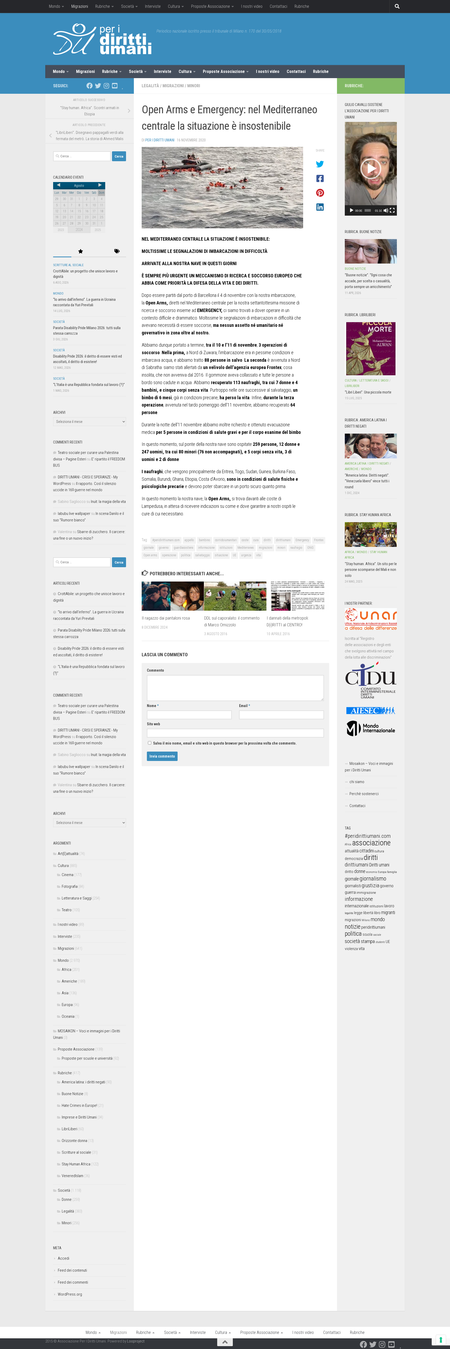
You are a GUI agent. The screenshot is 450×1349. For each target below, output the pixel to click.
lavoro (389, 905)
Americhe (69, 981)
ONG (310, 547)
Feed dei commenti (73, 1282)
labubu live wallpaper (74, 513)
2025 (98, 230)
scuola (367, 934)
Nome (153, 706)
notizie (352, 926)
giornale (148, 547)
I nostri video (251, 6)
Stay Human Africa (76, 1164)
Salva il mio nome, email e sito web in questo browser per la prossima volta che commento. (225, 743)
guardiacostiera (183, 547)
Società (127, 6)
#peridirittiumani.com (166, 540)
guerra (350, 892)
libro (377, 912)
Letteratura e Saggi (77, 898)
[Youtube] (114, 86)
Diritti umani (379, 864)
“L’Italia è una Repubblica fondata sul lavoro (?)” (89, 384)
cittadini (366, 850)
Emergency (302, 540)
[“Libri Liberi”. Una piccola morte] (371, 348)
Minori (193, 85)
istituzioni (226, 547)
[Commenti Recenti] (99, 251)
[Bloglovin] (123, 86)
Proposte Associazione (210, 6)
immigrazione (366, 893)
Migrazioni (79, 6)
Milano (366, 920)
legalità (349, 913)
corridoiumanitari (226, 540)
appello (189, 540)
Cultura (174, 6)
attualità (352, 850)
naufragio (296, 547)
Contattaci (278, 6)
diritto (349, 872)
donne (359, 871)
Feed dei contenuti (72, 1270)
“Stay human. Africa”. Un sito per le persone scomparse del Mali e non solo (371, 569)
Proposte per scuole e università (87, 1058)
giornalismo (373, 878)
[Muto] (386, 210)
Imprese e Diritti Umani (79, 1117)
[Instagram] (106, 86)
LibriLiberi (69, 1129)
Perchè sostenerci (364, 793)
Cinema (67, 874)
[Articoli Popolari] (80, 251)
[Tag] (117, 251)
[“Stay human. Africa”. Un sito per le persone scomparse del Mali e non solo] (371, 534)
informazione (206, 547)
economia (371, 872)
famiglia (392, 872)
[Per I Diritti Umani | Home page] (102, 39)
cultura (379, 851)
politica (185, 555)
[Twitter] (98, 86)
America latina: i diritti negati (83, 1082)
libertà (368, 912)
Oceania (68, 1016)
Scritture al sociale (68, 265)
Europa (67, 1004)
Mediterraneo (246, 547)
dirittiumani (283, 540)
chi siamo (356, 781)
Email (244, 706)
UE (234, 555)
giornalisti (353, 885)
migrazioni (265, 547)
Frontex (318, 540)
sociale (377, 934)
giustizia (370, 885)
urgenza (246, 555)
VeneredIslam (72, 1175)
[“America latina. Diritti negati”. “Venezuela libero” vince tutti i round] (371, 446)
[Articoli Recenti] (62, 251)
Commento (155, 670)
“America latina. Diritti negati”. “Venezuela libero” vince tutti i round (367, 481)
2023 (61, 230)
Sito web (153, 724)
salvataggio (202, 555)
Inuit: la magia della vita (108, 501)
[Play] (351, 210)
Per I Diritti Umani (159, 140)
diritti (267, 540)
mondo (378, 919)
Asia (65, 993)
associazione (371, 842)
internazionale (357, 905)
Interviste (153, 6)
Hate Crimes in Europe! (79, 1105)
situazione (221, 555)
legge (358, 913)
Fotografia (70, 886)
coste (245, 540)
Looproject (136, 1341)
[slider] (368, 210)
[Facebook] (89, 86)
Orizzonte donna (74, 1140)
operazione (169, 555)
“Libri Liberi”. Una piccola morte (368, 392)
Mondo (54, 6)
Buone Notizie (72, 1093)
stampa (368, 941)
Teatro (67, 910)
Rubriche (102, 6)
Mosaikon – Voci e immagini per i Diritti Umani (369, 766)
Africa (66, 969)
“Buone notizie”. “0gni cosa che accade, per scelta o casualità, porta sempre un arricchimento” (368, 281)
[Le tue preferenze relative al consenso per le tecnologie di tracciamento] (441, 1340)
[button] (370, 168)
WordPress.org (70, 1294)
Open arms (150, 555)
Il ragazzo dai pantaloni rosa (166, 618)
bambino (204, 540)
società (352, 941)
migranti (388, 912)
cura (256, 540)
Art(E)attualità (68, 853)
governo (164, 547)
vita (258, 555)
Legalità (150, 85)
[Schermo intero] (392, 210)
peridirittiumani (373, 927)
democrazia (354, 858)
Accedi (63, 1258)
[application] (371, 169)
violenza (351, 948)
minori (281, 547)
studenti (380, 942)
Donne (67, 1199)
